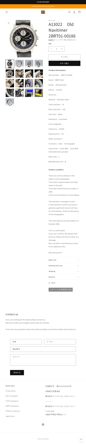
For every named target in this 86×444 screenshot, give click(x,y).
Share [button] (53, 283)
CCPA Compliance (12, 401)
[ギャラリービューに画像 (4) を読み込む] (38, 64)
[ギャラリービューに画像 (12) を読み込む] (38, 83)
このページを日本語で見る (60, 289)
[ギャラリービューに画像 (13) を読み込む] (10, 93)
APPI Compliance (12, 396)
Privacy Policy (10, 391)
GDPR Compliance (12, 406)
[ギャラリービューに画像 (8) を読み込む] (38, 73)
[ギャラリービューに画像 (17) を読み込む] (10, 102)
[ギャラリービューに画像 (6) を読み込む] (19, 73)
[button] (6, 12)
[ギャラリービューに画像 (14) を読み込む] (19, 93)
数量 (50, 44)
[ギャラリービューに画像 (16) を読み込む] (38, 93)
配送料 (51, 40)
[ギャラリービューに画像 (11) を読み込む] (29, 83)
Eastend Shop (45, 439)
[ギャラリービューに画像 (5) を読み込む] (10, 73)
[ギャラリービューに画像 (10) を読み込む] (19, 83)
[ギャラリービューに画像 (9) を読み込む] (10, 83)
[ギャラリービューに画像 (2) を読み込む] (19, 64)
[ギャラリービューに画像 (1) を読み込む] (10, 64)
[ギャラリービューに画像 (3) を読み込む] (29, 64)
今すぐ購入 (64, 63)
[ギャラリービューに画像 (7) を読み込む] (29, 73)
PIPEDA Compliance (13, 411)
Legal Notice (10, 416)
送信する (17, 372)
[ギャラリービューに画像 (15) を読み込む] (29, 93)
